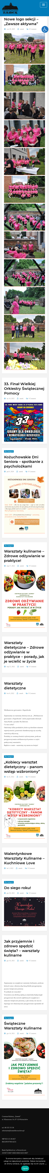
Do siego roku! (17, 888)
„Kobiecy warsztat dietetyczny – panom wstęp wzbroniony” (23, 767)
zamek (22, 29)
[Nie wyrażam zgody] (45, 1164)
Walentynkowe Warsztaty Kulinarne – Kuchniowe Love (24, 858)
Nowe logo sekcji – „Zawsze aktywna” (21, 21)
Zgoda (25, 1168)
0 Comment (32, 29)
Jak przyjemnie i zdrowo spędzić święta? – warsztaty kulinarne (22, 948)
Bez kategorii (9, 451)
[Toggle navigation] (43, 4)
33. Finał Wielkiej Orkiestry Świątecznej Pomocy (24, 388)
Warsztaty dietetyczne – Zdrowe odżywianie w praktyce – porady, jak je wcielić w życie (24, 652)
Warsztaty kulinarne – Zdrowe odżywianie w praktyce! (24, 556)
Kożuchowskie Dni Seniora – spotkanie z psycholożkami (23, 462)
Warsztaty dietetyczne (15, 685)
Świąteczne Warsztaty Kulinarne (23, 1025)
